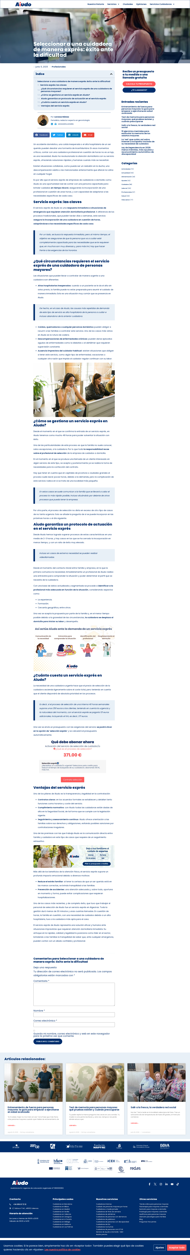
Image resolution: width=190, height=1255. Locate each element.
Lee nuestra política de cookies (62, 1249)
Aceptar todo (177, 1247)
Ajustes (159, 1247)
